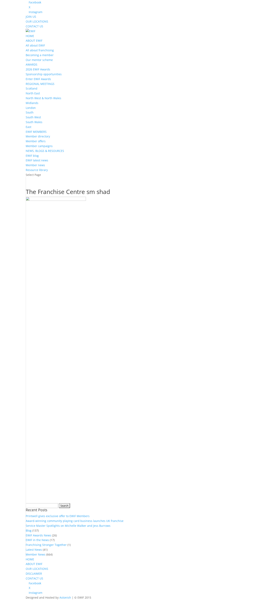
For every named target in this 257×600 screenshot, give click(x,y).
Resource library (37, 170)
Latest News (34, 550)
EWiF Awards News (38, 535)
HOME (30, 36)
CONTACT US (34, 26)
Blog (29, 530)
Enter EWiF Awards (38, 79)
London (31, 108)
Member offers (36, 141)
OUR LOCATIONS (37, 21)
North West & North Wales (43, 98)
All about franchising (40, 50)
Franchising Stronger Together (46, 545)
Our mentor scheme (39, 60)
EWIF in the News (37, 540)
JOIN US (31, 17)
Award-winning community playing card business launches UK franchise (74, 521)
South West (33, 117)
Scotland (31, 88)
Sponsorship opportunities (44, 74)
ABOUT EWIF (34, 564)
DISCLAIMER (34, 573)
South (30, 112)
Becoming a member (40, 55)
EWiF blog (32, 156)
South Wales (34, 122)
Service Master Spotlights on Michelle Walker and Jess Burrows (68, 526)
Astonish (65, 597)
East (28, 127)
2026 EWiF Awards (38, 69)
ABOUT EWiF (34, 40)
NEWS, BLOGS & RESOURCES (45, 151)
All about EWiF (35, 45)
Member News (35, 554)
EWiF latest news (37, 160)
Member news (35, 165)
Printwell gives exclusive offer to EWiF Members (58, 516)
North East (33, 93)
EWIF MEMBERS (36, 132)
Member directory (38, 136)
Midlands (32, 103)
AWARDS (31, 64)
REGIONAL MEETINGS (40, 84)
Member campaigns (39, 146)
